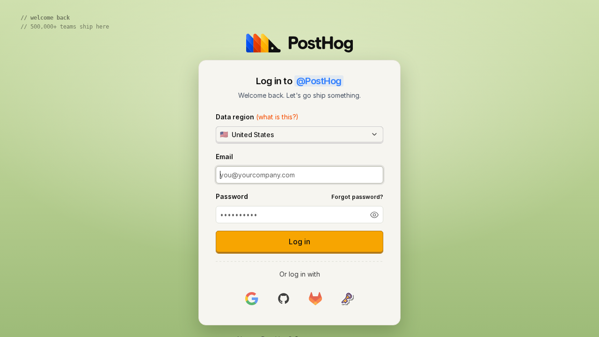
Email (224, 157)
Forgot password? (357, 196)
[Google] (252, 298)
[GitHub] (283, 298)
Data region (257, 117)
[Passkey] (347, 298)
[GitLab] (315, 298)
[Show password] (374, 215)
